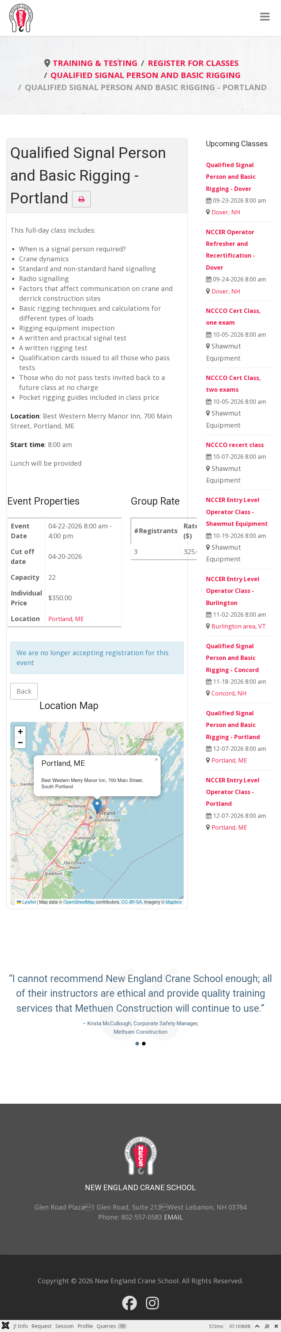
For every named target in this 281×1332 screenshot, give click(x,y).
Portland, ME (66, 619)
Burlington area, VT (238, 626)
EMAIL (173, 1217)
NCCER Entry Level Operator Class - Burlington (232, 591)
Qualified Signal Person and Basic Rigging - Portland (233, 725)
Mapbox (174, 902)
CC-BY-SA (131, 902)
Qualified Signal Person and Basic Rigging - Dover (231, 177)
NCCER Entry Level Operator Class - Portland (232, 792)
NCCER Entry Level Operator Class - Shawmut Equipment (237, 512)
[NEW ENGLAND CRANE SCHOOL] (21, 17)
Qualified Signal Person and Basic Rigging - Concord (232, 658)
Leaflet (28, 902)
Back (23, 691)
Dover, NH (225, 212)
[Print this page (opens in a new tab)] (81, 199)
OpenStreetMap (79, 902)
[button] (97, 805)
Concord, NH (229, 693)
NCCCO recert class (235, 445)
